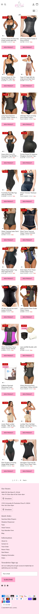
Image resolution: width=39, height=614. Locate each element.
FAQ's (3, 558)
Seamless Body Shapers (8, 519)
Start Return (5, 552)
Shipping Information (7, 555)
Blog (2, 533)
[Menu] (2, 4)
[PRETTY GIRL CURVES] (19, 4)
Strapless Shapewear (7, 522)
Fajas (3, 525)
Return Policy (5, 549)
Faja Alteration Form (7, 530)
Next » (25, 480)
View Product (8, 47)
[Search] (6, 4)
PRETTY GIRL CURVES (11, 608)
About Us (4, 541)
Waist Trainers (5, 528)
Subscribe (8, 580)
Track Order (5, 547)
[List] (36, 11)
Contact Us (4, 544)
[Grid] (34, 11)
